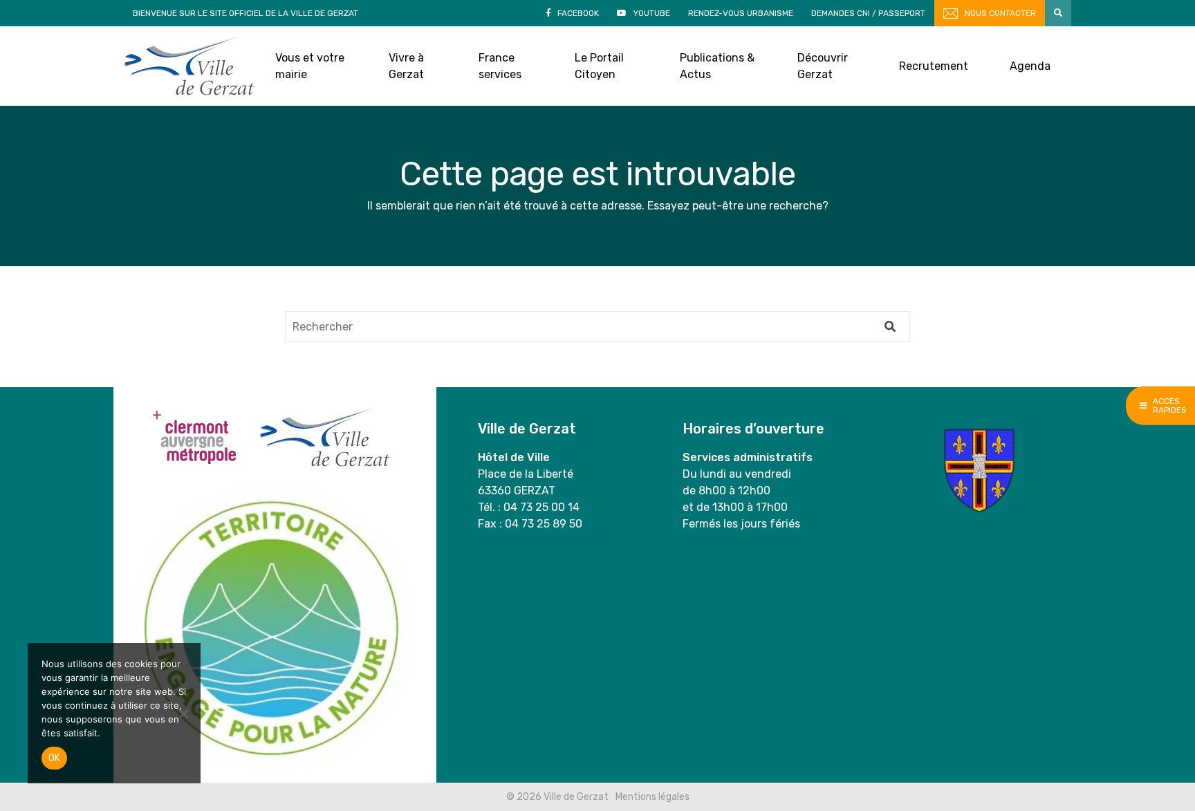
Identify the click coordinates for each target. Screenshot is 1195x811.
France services (500, 66)
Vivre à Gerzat (406, 66)
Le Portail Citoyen (599, 66)
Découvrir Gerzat (822, 66)
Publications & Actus (717, 66)
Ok (54, 758)
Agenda (1030, 66)
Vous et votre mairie (309, 66)
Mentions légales (652, 797)
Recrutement (933, 66)
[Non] (183, 713)
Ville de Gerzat (189, 66)
